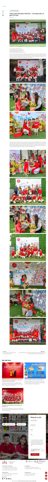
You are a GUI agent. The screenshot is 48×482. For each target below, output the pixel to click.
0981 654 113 (27, 473)
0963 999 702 (10, 473)
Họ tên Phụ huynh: (34, 420)
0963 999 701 (5, 473)
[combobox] (37, 436)
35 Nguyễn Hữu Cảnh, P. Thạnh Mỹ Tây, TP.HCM (33, 468)
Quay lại (4, 6)
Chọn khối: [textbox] (32, 435)
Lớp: (32, 434)
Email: (32, 429)
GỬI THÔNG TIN (35, 454)
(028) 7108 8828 (32, 473)
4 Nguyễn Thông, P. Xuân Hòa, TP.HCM (32, 467)
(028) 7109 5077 (15, 473)
